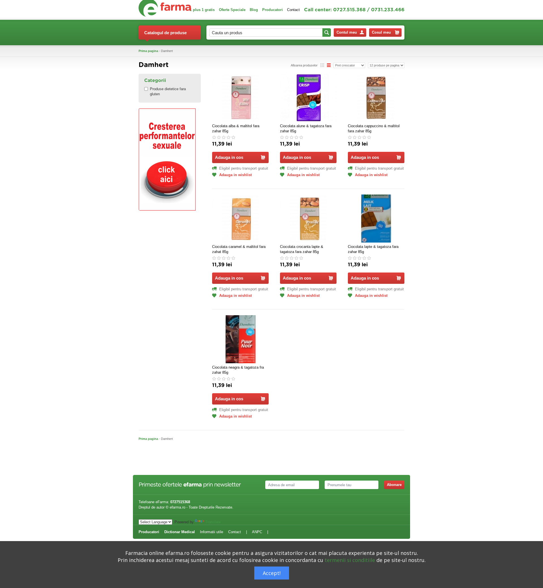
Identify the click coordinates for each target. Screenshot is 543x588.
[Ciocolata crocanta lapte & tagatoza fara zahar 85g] (308, 218)
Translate (213, 522)
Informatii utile (211, 532)
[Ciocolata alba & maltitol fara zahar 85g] (240, 98)
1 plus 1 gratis (202, 10)
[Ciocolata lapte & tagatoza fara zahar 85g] (376, 218)
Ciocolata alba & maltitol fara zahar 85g (235, 128)
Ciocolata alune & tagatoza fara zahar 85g (305, 128)
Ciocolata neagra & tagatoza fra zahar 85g (238, 370)
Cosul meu (381, 32)
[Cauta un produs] (326, 32)
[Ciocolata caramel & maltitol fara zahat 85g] (240, 218)
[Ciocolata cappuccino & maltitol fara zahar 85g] (376, 98)
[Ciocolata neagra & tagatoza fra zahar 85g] (240, 339)
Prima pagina (148, 51)
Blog (254, 10)
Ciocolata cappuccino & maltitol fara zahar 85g (374, 128)
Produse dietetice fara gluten (168, 91)
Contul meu (347, 32)
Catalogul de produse (165, 32)
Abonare (394, 485)
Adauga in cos (229, 157)
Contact (293, 10)
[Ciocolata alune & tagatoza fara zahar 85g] (308, 98)
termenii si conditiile (350, 560)
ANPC (257, 532)
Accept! (272, 573)
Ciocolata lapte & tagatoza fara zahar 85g (373, 249)
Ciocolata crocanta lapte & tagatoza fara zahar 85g (301, 249)
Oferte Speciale (232, 10)
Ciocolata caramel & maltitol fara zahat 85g (239, 249)
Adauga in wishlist (235, 175)
